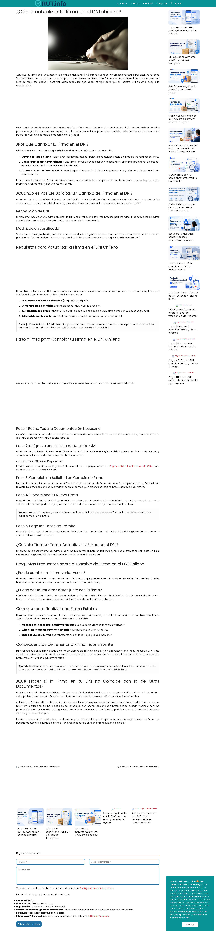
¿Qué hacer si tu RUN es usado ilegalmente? (137, 767)
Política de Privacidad (98, 916)
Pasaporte (162, 3)
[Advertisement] (87, 107)
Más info (185, 917)
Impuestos (122, 3)
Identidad (148, 3)
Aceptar (190, 924)
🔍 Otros (175, 3)
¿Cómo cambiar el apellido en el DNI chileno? (39, 767)
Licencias (135, 3)
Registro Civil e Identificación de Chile (131, 466)
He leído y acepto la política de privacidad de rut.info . (66, 888)
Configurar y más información (96, 888)
